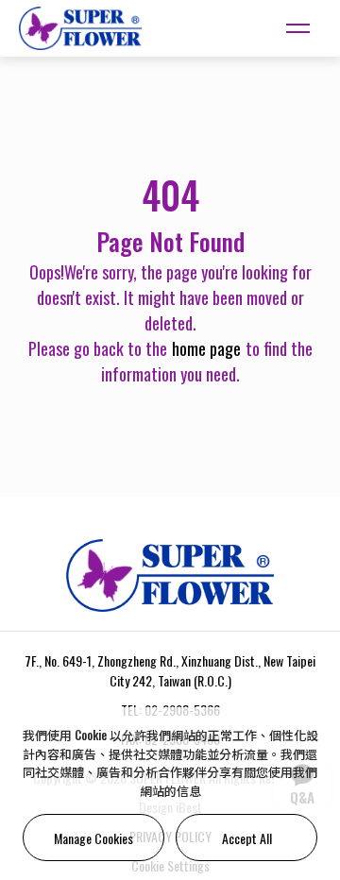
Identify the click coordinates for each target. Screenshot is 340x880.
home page (206, 348)
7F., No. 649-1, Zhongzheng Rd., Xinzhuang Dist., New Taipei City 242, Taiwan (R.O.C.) (170, 670)
